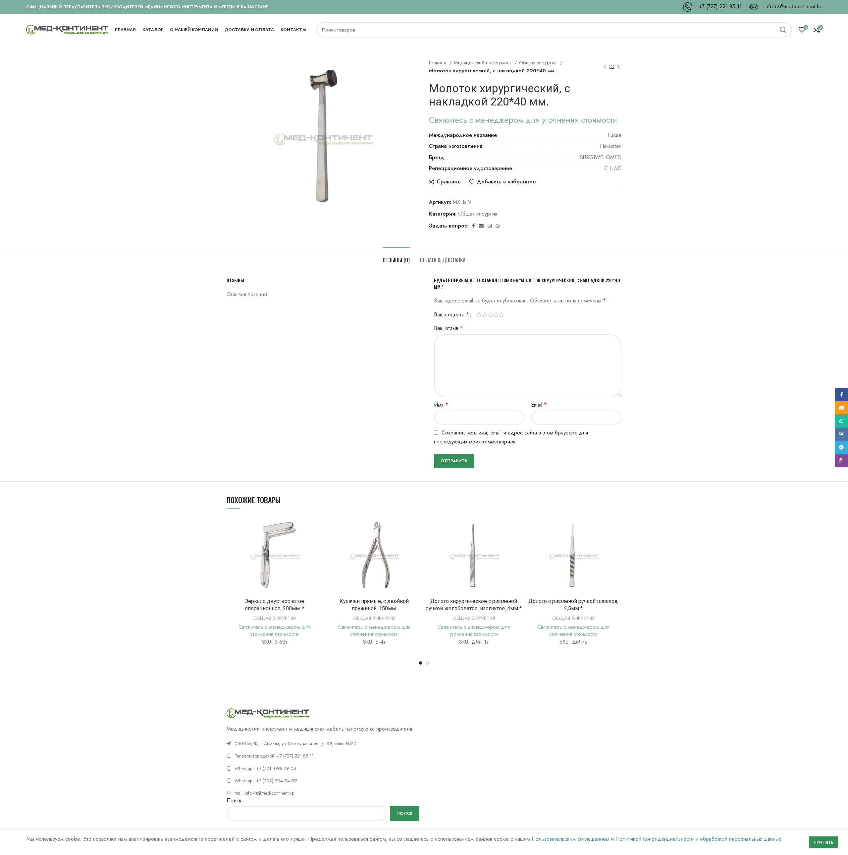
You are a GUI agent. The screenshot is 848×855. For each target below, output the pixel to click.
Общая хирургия (538, 62)
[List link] (323, 755)
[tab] (396, 257)
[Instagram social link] (490, 226)
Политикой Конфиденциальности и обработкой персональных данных (698, 839)
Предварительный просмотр (318, 541)
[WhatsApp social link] (498, 226)
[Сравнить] (318, 526)
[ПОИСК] (783, 29)
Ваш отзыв (448, 328)
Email (539, 405)
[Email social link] (481, 226)
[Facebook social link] (473, 226)
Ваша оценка (451, 314)
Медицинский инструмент (483, 62)
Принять (823, 842)
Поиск (234, 800)
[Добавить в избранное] (318, 556)
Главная (438, 62)
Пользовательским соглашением (570, 839)
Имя (441, 405)
